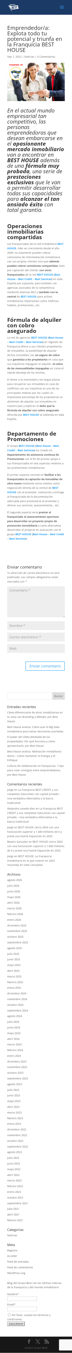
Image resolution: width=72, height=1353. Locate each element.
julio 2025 (13, 954)
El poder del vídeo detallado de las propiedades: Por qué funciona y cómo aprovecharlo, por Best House (31, 741)
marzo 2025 (14, 976)
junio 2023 (13, 1095)
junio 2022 (13, 1163)
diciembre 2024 (16, 993)
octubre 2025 (15, 936)
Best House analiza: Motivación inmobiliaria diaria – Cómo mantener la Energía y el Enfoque (34, 756)
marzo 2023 (14, 1112)
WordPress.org (16, 1273)
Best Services (43, 279)
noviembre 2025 (17, 931)
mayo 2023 (13, 1101)
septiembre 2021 (17, 1203)
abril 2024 (13, 1039)
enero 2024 (14, 1056)
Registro (12, 1250)
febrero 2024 (15, 1050)
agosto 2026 (14, 880)
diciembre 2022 (16, 1129)
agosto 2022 (14, 1152)
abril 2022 (13, 1175)
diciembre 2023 (16, 1061)
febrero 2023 (15, 1118)
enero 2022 (14, 1192)
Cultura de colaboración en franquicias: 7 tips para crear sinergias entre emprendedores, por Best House (35, 770)
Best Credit (25, 279)
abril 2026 (13, 902)
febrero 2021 (15, 1220)
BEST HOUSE (45, 274)
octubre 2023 (15, 1072)
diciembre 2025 (16, 925)
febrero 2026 (15, 914)
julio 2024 (13, 1021)
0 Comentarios (46, 56)
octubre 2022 (15, 1141)
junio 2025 (13, 959)
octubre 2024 (15, 1005)
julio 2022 (13, 1158)
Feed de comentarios (20, 1267)
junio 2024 (13, 1027)
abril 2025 (13, 970)
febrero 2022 (15, 1186)
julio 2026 (13, 885)
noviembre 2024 (17, 999)
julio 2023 (13, 1090)
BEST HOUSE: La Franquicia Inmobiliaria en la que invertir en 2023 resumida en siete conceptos (31, 860)
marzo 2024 (14, 1044)
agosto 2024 (14, 1016)
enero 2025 (14, 987)
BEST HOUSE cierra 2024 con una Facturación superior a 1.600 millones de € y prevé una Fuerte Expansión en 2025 (34, 832)
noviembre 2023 (17, 1067)
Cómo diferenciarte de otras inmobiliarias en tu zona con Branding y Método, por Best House (35, 717)
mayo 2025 (13, 965)
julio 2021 (13, 1209)
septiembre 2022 (17, 1146)
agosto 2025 (14, 948)
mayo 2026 (13, 897)
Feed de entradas (18, 1261)
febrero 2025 (15, 982)
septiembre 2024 (17, 1010)
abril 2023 (13, 1107)
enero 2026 (14, 919)
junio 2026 (13, 891)
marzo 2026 (14, 908)
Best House (56, 337)
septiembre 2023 (17, 1078)
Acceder (12, 1256)
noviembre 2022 (17, 1135)
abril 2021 (13, 1214)
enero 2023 (14, 1123)
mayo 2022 (13, 1169)
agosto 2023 (14, 1084)
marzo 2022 (14, 1180)
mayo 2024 (13, 1033)
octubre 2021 (15, 1197)
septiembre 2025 (17, 942)
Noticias (29, 56)
